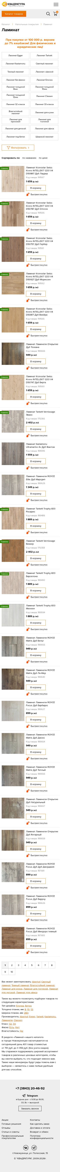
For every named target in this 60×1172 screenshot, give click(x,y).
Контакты (35, 1120)
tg (34, 1147)
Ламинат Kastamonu (15, 63)
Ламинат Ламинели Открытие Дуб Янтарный (42, 833)
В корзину (35, 188)
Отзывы (6, 1127)
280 (26, 1013)
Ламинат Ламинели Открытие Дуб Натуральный (42, 800)
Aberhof (36, 981)
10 (12, 971)
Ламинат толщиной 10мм (44, 88)
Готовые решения (11, 1123)
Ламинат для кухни (44, 112)
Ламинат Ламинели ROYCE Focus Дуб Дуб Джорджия (40, 865)
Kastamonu (50, 1016)
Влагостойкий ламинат (15, 112)
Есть (11, 1027)
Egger (32, 1016)
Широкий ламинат (44, 136)
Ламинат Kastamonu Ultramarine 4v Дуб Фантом (40, 445)
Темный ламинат (16, 71)
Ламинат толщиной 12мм (15, 96)
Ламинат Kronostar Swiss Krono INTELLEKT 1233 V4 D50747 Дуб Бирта (39, 379)
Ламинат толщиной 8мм (15, 88)
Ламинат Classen (44, 96)
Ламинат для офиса (44, 128)
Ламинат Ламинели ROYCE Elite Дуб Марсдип (40, 477)
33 (14, 1023)
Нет (17, 1027)
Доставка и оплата (40, 1127)
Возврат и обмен (39, 1131)
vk (25, 1147)
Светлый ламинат (44, 63)
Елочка (20, 1005)
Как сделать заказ (39, 1123)
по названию (29, 158)
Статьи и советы (10, 1131)
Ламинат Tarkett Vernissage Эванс (40, 413)
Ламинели (7, 1020)
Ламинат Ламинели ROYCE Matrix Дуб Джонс (40, 736)
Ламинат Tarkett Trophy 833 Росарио (40, 510)
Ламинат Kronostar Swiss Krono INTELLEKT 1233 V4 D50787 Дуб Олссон (39, 205)
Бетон (28, 1005)
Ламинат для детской (15, 128)
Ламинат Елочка (44, 80)
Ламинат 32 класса (15, 104)
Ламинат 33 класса (44, 104)
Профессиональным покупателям (13, 1136)
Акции (5, 1120)
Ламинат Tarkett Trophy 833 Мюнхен (40, 607)
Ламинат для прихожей (15, 120)
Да (21, 1031)
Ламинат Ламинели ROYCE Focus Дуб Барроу (40, 897)
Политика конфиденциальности (41, 1136)
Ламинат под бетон (15, 136)
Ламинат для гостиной (44, 120)
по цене (43, 158)
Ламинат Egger (15, 55)
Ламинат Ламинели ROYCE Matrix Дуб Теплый (40, 768)
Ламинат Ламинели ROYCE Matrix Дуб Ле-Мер (40, 671)
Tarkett (39, 1016)
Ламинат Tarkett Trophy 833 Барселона (40, 574)
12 (32, 1009)
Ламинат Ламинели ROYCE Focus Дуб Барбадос (40, 704)
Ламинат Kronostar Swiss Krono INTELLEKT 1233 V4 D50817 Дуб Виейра (39, 311)
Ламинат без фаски (15, 80)
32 (10, 1023)
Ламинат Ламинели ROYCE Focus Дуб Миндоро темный (41, 930)
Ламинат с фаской (44, 71)
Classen (18, 1020)
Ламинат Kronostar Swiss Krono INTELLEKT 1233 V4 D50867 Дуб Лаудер (39, 170)
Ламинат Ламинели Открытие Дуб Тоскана (42, 345)
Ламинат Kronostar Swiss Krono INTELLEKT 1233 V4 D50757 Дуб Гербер (39, 241)
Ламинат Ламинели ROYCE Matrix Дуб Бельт (40, 639)
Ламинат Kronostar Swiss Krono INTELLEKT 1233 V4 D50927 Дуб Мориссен (39, 276)
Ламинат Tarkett (44, 55)
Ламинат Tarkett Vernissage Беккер (40, 542)
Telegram (32, 1095)
